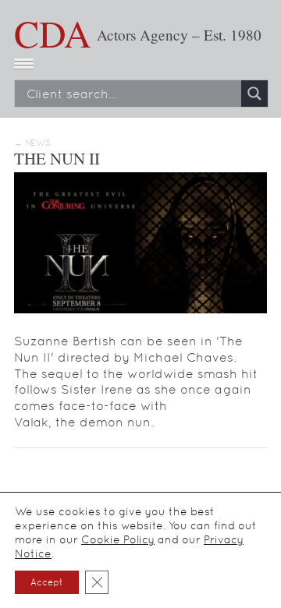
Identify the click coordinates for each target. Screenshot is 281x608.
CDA (52, 33)
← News (32, 143)
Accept (46, 582)
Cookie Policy (118, 539)
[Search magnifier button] (254, 93)
